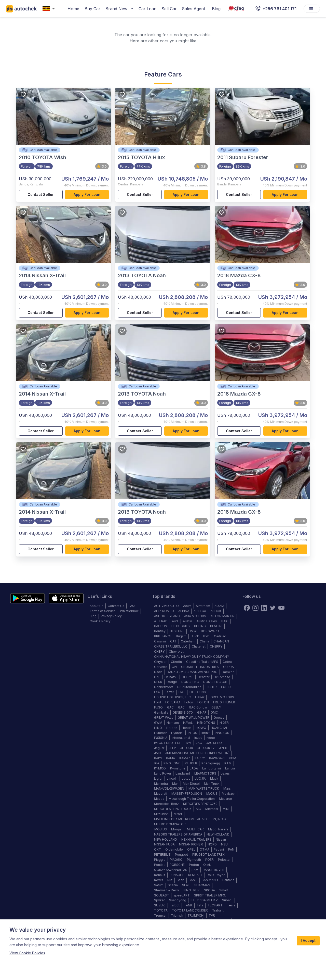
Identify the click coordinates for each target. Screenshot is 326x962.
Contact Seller (41, 194)
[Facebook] (246, 607)
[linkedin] (264, 607)
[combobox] (49, 8)
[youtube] (281, 607)
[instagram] (255, 607)
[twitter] (272, 607)
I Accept (308, 940)
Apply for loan (87, 194)
